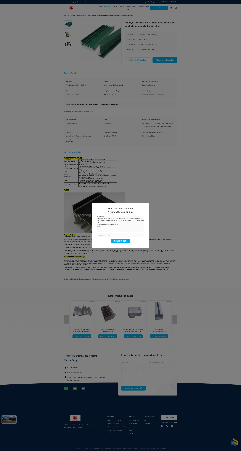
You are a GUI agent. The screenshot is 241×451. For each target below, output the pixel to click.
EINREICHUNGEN (120, 241)
